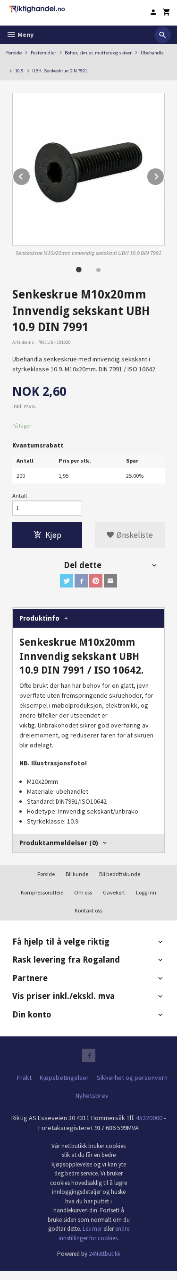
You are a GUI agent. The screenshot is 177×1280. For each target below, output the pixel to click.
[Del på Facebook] (81, 580)
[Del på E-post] (110, 580)
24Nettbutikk (104, 1254)
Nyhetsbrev (92, 1095)
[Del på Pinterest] (95, 580)
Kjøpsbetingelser (64, 1077)
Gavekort (114, 892)
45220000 (149, 1117)
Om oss (83, 892)
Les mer (93, 1229)
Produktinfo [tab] (39, 618)
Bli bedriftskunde (119, 873)
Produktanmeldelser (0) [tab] (58, 843)
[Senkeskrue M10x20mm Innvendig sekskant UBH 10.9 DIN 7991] (88, 169)
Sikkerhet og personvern (132, 1077)
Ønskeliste (134, 535)
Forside (14, 53)
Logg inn (146, 892)
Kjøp (53, 535)
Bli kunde (77, 873)
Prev (30, 175)
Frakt (24, 1077)
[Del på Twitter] (66, 580)
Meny (25, 34)
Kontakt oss (88, 910)
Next (164, 175)
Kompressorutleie (42, 892)
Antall (19, 495)
